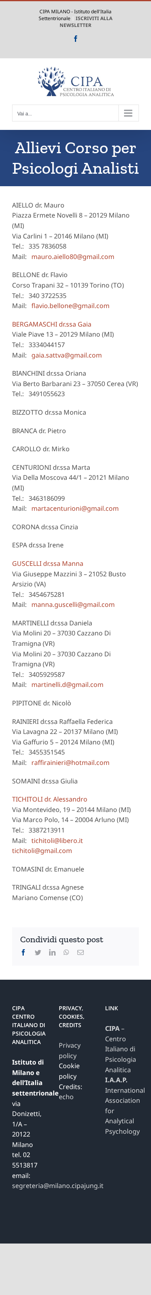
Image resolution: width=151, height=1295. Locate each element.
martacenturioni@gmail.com (75, 508)
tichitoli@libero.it (57, 840)
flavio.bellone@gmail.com (70, 305)
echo (66, 1096)
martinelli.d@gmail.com (67, 684)
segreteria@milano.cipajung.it (57, 1185)
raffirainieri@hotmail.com (70, 762)
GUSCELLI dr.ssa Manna (47, 563)
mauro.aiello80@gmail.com (72, 256)
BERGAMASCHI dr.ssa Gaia (51, 324)
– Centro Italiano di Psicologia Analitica (120, 1049)
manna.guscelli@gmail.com (73, 604)
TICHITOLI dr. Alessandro (49, 799)
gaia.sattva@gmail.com (66, 355)
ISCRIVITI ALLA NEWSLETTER (86, 22)
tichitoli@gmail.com (42, 850)
